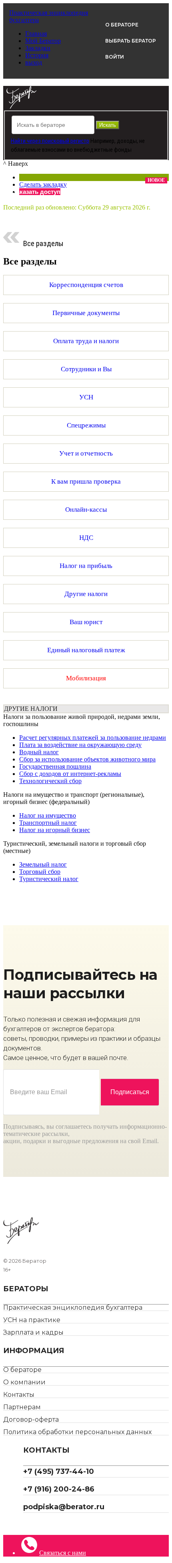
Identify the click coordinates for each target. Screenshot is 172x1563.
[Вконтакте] (32, 1523)
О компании (24, 1382)
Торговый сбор (39, 871)
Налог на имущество (47, 815)
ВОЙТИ (114, 57)
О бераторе (22, 1370)
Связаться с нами (62, 1552)
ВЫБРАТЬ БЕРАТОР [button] (130, 41)
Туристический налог (48, 878)
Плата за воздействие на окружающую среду (80, 744)
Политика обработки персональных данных (77, 1432)
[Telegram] (26, 1523)
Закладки (37, 48)
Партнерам (22, 1407)
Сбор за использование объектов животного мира (87, 759)
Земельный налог (43, 864)
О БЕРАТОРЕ (121, 25)
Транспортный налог (48, 822)
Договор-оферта (31, 1419)
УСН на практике (31, 1320)
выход (33, 62)
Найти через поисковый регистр (50, 140)
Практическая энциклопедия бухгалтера (72, 1307)
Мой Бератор (43, 40)
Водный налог (39, 752)
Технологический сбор (50, 780)
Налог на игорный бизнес (54, 829)
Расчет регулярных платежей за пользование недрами (92, 737)
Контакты (18, 1394)
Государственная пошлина (55, 766)
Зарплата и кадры (33, 1332)
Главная (36, 33)
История (36, 55)
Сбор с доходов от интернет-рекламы (70, 773)
